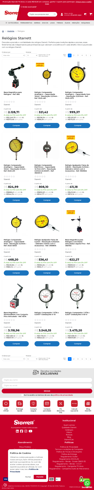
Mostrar (28, 52)
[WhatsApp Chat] (87, 483)
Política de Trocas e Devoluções (69, 452)
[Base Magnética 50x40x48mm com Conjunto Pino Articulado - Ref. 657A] (16, 296)
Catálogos (69, 430)
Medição (10, 31)
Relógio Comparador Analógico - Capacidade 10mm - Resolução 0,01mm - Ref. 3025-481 (46, 95)
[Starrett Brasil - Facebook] (21, 431)
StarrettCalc (69, 440)
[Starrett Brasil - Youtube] (30, 431)
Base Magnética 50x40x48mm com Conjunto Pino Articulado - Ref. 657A (16, 314)
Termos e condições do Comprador (69, 449)
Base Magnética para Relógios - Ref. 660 (13, 93)
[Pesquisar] (54, 14)
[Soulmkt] (87, 487)
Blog (69, 437)
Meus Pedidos (25, 447)
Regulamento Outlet (69, 457)
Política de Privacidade (69, 447)
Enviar (47, 391)
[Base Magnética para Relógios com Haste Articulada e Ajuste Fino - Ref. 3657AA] (77, 223)
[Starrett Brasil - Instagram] (25, 431)
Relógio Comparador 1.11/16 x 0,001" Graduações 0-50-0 (77, 314)
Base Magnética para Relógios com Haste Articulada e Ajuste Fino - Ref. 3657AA (77, 243)
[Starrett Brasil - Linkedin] (17, 431)
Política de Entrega (69, 454)
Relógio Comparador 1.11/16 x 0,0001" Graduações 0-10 (47, 314)
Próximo (90, 55)
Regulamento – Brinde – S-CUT (69, 464)
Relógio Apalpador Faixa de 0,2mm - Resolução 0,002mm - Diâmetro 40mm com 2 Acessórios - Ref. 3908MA (47, 243)
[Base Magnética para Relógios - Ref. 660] (16, 76)
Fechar (28, 477)
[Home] (3, 31)
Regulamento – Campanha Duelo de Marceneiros (69, 469)
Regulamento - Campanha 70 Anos (69, 466)
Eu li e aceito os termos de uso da (48, 395)
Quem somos (69, 425)
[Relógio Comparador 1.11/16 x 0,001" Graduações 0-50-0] (77, 296)
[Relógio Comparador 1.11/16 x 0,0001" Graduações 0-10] (47, 296)
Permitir (39, 477)
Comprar (16, 125)
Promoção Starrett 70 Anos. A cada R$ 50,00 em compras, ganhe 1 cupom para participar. (47, 3)
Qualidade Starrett (69, 427)
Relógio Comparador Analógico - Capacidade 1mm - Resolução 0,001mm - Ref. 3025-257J (77, 95)
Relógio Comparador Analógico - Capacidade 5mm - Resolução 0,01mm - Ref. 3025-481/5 (15, 243)
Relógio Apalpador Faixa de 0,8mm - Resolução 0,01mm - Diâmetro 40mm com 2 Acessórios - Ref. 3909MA (77, 168)
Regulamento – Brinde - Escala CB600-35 (69, 461)
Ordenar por (6, 52)
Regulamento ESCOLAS (69, 459)
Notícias (69, 435)
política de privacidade (63, 395)
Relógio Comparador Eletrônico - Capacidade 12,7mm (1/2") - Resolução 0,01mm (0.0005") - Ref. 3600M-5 (45, 169)
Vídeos (69, 432)
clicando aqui (75, 15)
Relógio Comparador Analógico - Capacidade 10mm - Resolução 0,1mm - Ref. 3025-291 (15, 168)
